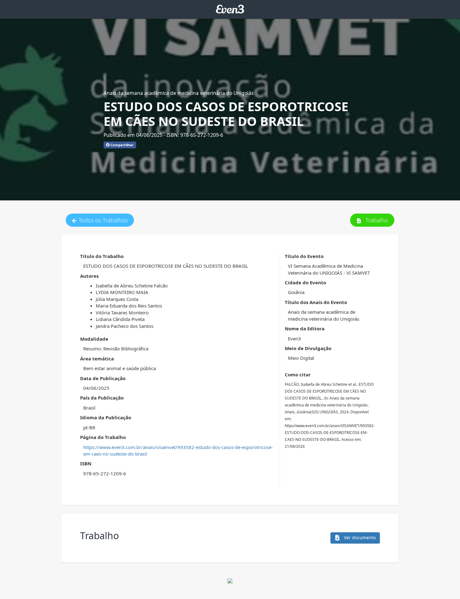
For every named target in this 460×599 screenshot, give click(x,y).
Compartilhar (122, 144)
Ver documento (359, 537)
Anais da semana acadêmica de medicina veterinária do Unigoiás (178, 93)
